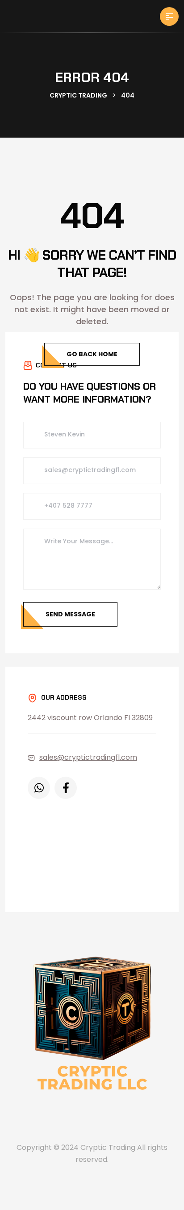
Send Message (70, 614)
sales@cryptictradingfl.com (88, 757)
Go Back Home (92, 354)
